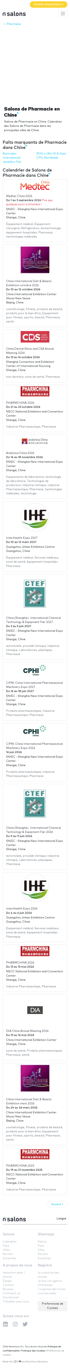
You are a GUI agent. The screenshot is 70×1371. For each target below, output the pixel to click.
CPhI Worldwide (47, 157)
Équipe (7, 1281)
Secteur (8, 1254)
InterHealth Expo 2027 (22, 538)
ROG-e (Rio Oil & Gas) (51, 153)
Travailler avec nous (16, 1301)
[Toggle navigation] (62, 13)
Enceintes (9, 1258)
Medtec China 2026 (19, 196)
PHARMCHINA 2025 (20, 1165)
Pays (6, 1246)
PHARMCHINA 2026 (20, 403)
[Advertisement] (35, 65)
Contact (8, 1285)
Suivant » (57, 1204)
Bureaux (8, 1289)
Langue (61, 1218)
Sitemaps (46, 1234)
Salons (9, 1234)
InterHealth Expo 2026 (22, 908)
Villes (6, 1250)
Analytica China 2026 (20, 453)
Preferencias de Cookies (52, 1305)
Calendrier (10, 1241)
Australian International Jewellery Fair (12, 157)
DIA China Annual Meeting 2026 (27, 1031)
